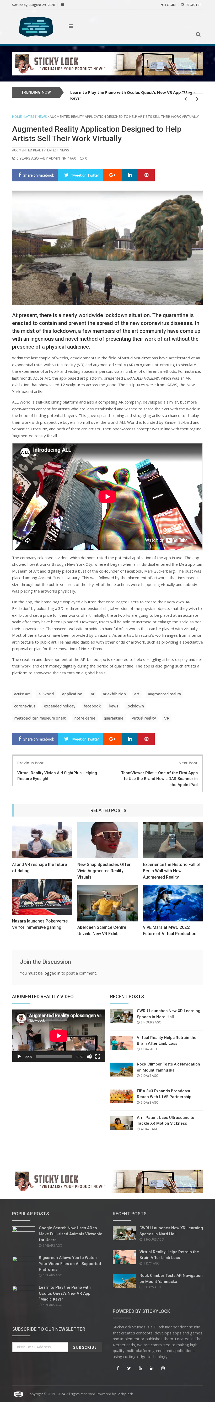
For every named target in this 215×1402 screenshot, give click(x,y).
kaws (113, 706)
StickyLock (125, 1393)
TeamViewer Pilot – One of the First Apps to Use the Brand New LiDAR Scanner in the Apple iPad (159, 779)
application (72, 694)
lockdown (135, 706)
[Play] (19, 1056)
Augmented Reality (29, 150)
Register (194, 4)
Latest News (35, 116)
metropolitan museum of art (40, 718)
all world (46, 694)
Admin (54, 158)
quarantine (113, 718)
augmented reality (164, 694)
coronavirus (24, 706)
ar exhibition (114, 694)
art (136, 694)
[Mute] (89, 1056)
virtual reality (144, 718)
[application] (58, 1036)
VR (166, 718)
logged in (52, 973)
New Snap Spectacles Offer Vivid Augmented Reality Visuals (104, 871)
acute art (22, 694)
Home (17, 116)
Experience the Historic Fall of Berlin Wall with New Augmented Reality (172, 871)
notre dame (84, 718)
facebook (92, 706)
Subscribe (85, 1347)
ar (92, 694)
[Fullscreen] (97, 1056)
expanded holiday (59, 706)
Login (170, 4)
